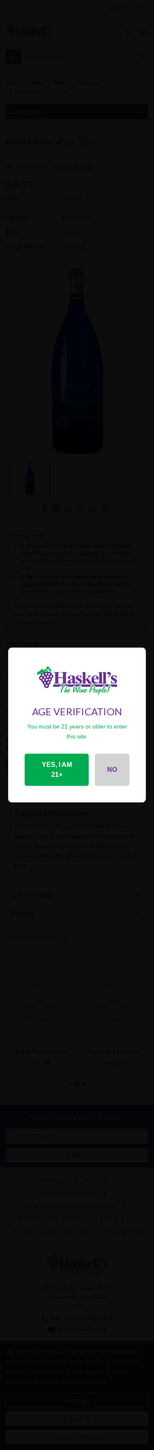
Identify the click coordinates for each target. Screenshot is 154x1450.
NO (112, 769)
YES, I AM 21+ (57, 769)
